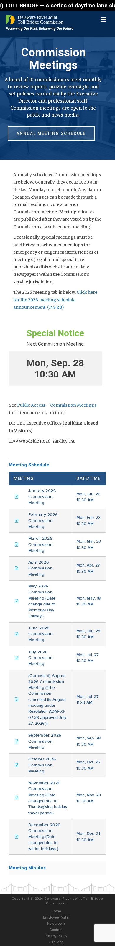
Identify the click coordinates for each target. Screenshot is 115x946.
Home (56, 911)
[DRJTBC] (35, 20)
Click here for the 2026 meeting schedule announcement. (55, 300)
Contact (56, 930)
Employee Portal (56, 917)
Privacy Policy (56, 936)
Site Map (56, 942)
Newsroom (56, 924)
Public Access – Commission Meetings (56, 405)
